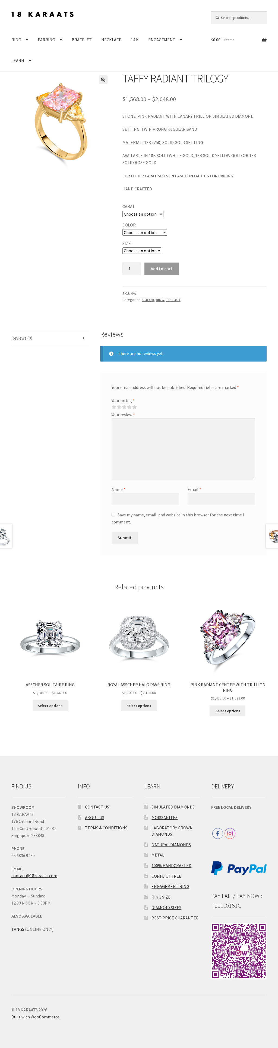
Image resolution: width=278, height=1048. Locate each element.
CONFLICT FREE (166, 876)
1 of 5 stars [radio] (114, 407)
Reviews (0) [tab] (21, 338)
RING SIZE (160, 897)
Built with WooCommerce (35, 1017)
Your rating (123, 400)
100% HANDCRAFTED (171, 865)
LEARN (17, 60)
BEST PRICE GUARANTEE (174, 918)
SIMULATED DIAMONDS (173, 807)
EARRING (46, 39)
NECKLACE (111, 39)
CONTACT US (97, 807)
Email (194, 489)
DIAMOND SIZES (166, 907)
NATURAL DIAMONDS (171, 844)
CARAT (128, 206)
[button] (103, 79)
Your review (123, 414)
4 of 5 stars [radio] (129, 407)
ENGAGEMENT (161, 39)
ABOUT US (94, 817)
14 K (135, 39)
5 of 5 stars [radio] (134, 407)
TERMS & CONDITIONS (106, 827)
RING (16, 39)
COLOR (129, 225)
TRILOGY (173, 299)
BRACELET (82, 39)
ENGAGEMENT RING (170, 886)
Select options (50, 705)
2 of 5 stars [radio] (119, 407)
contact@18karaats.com (34, 875)
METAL (157, 855)
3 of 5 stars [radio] (124, 407)
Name (118, 489)
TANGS (17, 929)
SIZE (126, 243)
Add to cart (161, 268)
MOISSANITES (164, 817)
